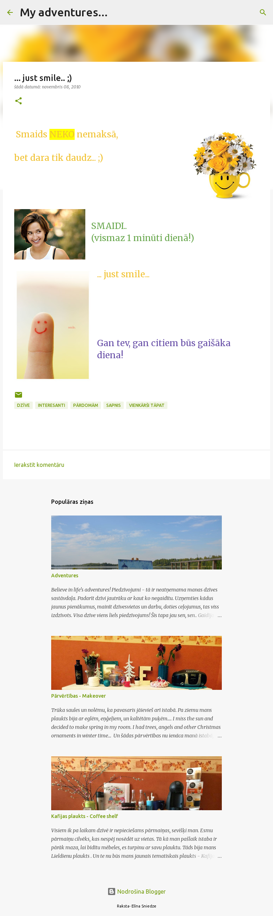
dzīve (23, 405)
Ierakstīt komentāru (39, 465)
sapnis (113, 405)
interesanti (51, 405)
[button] (18, 101)
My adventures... (64, 12)
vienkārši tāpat (147, 405)
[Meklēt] (117, 12)
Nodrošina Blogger (141, 891)
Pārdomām (85, 405)
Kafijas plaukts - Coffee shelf (84, 816)
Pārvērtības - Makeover (78, 696)
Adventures (64, 575)
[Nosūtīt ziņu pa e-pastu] (18, 397)
